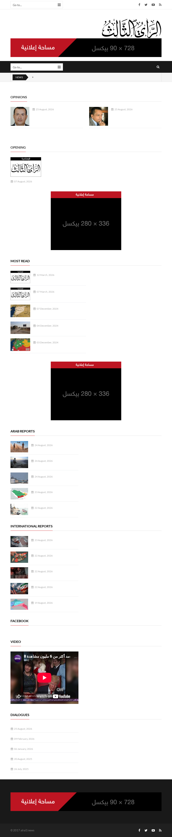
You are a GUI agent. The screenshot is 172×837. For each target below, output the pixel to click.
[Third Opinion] (132, 28)
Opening (18, 147)
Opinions (18, 97)
